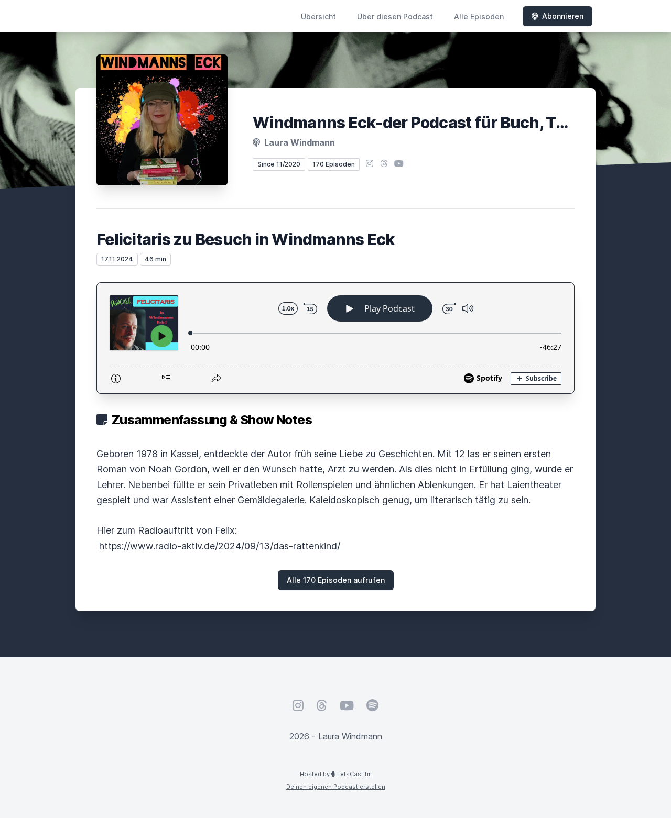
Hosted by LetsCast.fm (336, 774)
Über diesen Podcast (395, 16)
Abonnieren (562, 16)
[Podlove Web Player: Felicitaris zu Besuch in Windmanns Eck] (335, 338)
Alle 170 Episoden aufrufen (336, 580)
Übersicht (318, 16)
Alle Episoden (479, 16)
